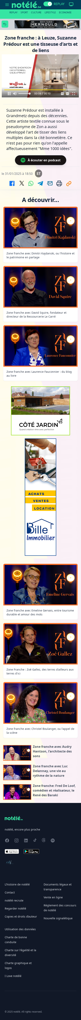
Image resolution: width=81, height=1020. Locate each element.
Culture (36, 12)
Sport (24, 12)
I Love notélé (13, 976)
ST (38, 173)
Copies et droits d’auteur (21, 916)
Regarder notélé (15, 908)
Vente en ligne (53, 897)
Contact (10, 892)
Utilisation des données (20, 929)
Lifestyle (50, 12)
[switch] (47, 4)
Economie (65, 12)
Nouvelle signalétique (58, 918)
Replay (13, 12)
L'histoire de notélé (17, 884)
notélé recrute (14, 900)
